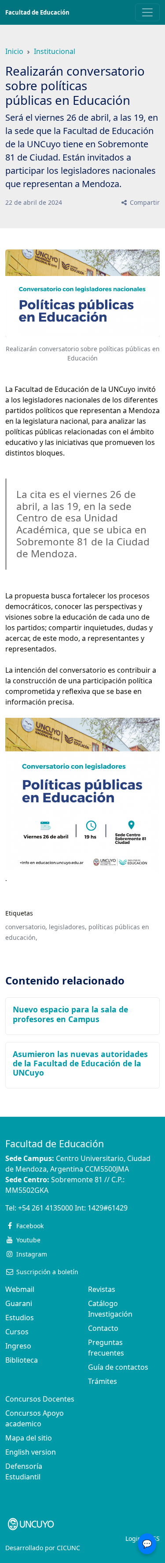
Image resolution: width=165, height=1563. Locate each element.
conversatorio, (26, 927)
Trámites (102, 1381)
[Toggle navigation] (147, 12)
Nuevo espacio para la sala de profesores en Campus (70, 1014)
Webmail (19, 1289)
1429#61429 (108, 1208)
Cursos (17, 1332)
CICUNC (68, 1548)
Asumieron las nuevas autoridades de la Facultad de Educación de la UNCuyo (80, 1063)
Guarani (18, 1303)
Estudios (19, 1317)
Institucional (54, 51)
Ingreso (18, 1346)
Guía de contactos (118, 1367)
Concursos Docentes (39, 1399)
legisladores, (68, 927)
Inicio (14, 51)
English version (30, 1452)
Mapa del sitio (28, 1438)
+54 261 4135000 (45, 1208)
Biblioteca (21, 1360)
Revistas (101, 1289)
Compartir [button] (144, 202)
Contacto (103, 1328)
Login (133, 1538)
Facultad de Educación (37, 12)
